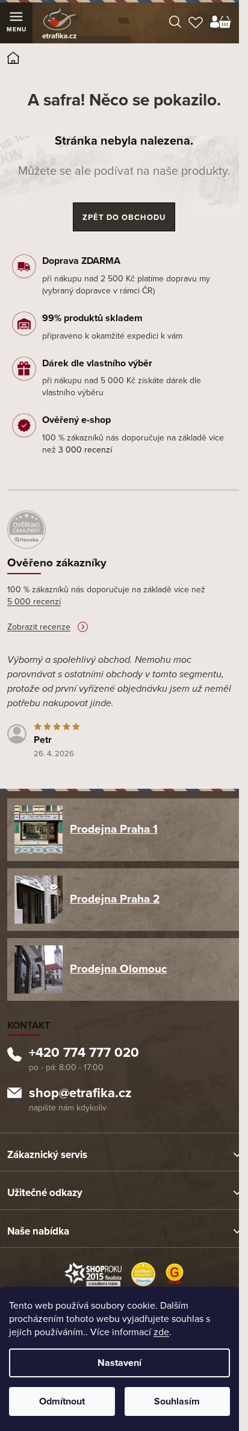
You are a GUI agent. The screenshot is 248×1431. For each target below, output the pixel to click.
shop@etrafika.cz (80, 1094)
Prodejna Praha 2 (115, 899)
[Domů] (16, 59)
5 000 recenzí (34, 602)
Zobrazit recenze (38, 627)
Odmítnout (62, 1401)
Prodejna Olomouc (118, 968)
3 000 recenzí (85, 450)
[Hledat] (175, 22)
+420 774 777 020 (84, 1053)
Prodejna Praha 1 (114, 829)
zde (161, 1332)
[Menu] (16, 22)
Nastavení (119, 1363)
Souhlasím (177, 1401)
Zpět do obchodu (124, 217)
